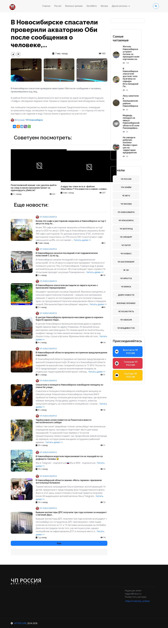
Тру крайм (126, 187)
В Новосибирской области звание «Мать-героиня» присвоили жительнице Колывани (69, 481)
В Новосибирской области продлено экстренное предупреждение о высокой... (71, 353)
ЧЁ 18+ (126, 270)
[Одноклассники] (18, 126)
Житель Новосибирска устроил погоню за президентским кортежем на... (131, 52)
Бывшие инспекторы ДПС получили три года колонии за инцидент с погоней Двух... (71, 513)
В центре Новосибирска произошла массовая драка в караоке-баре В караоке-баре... (70, 318)
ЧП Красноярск (126, 220)
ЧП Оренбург (126, 237)
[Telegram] (21, 126)
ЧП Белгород (126, 228)
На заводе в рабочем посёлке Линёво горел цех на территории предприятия (130, 145)
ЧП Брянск (126, 286)
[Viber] (25, 126)
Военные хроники (74, 6)
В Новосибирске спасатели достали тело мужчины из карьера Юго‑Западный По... (130, 77)
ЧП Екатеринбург (126, 262)
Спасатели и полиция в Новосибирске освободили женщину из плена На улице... (69, 386)
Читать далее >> (82, 240)
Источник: (28, 120)
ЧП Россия (126, 179)
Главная (46, 6)
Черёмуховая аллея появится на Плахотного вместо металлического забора (63, 421)
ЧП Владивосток (126, 328)
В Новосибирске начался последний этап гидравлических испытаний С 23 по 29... (67, 254)
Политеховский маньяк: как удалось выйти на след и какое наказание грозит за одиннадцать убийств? (33, 187)
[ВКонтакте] (14, 126)
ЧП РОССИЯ (20, 623)
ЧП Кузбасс (126, 253)
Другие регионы (119, 6)
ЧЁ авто (126, 195)
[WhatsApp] (29, 126)
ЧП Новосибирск (48, 217)
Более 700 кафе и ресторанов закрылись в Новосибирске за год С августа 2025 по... (71, 222)
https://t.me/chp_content (137, 601)
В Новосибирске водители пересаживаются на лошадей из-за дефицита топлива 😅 (69, 457)
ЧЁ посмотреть (126, 311)
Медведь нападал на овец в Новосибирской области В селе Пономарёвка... (131, 121)
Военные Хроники (126, 303)
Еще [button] (59, 543)
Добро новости (126, 295)
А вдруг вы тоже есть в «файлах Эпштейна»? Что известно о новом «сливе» (84, 187)
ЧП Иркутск (126, 278)
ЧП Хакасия (126, 319)
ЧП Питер (126, 245)
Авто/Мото (91, 6)
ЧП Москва (126, 204)
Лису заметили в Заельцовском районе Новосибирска (131, 101)
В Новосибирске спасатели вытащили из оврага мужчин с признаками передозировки (67, 286)
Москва (104, 6)
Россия (57, 6)
